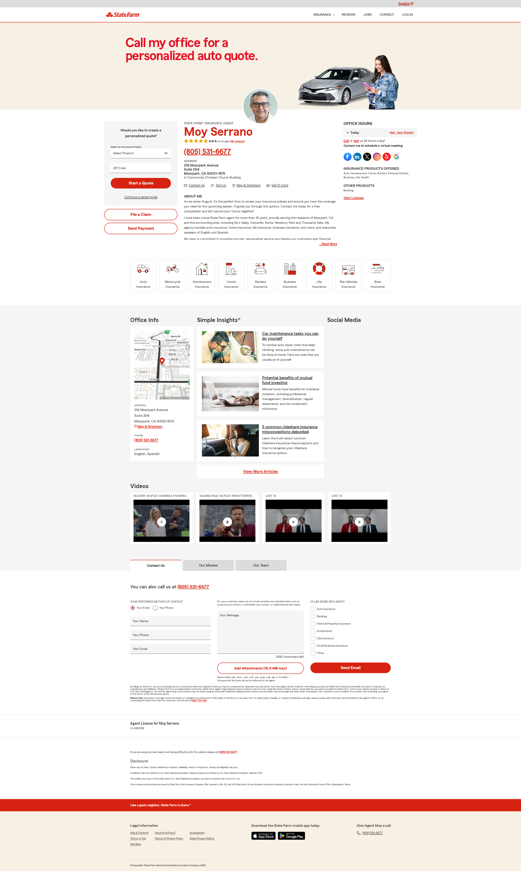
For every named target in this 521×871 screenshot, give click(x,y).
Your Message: (230, 615)
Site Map (135, 844)
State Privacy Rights (202, 838)
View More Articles (260, 472)
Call (346, 140)
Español (403, 3)
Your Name (140, 621)
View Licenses (354, 198)
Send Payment (141, 228)
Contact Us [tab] (156, 565)
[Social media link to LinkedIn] (357, 157)
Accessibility (197, 832)
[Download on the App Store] (263, 836)
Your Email (143, 607)
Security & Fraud (165, 832)
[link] (123, 15)
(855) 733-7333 (199, 700)
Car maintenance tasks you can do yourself (290, 336)
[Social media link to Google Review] (396, 157)
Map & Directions (150, 426)
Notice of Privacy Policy (169, 838)
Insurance (322, 14)
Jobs (367, 14)
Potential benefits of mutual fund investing (287, 380)
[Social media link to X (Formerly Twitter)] (367, 157)
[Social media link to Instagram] (377, 157)
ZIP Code (119, 168)
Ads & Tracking (139, 832)
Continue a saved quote (141, 197)
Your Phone (166, 607)
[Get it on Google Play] (291, 836)
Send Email (351, 668)
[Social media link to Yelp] (387, 157)
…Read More (328, 244)
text (356, 140)
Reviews (348, 14)
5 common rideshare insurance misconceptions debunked (289, 429)
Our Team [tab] (261, 565)
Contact (387, 14)
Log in (407, 14)
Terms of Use (138, 838)
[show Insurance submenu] (332, 14)
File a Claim (140, 215)
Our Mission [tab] (208, 565)
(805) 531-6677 (207, 151)
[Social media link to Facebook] (348, 157)
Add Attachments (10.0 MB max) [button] (260, 668)
